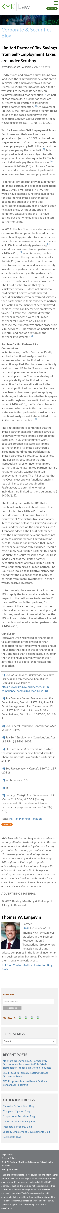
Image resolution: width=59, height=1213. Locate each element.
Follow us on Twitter (32, 1018)
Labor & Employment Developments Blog (26, 1132)
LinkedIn (39, 965)
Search (52, 8)
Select (7, 1041)
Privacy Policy (8, 1158)
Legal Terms (7, 1154)
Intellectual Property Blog (17, 1127)
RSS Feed (20, 1018)
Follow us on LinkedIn (38, 1018)
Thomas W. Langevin (19, 67)
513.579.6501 (41, 928)
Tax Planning (22, 818)
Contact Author (22, 965)
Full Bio (6, 965)
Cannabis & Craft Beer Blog (18, 1106)
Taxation (36, 818)
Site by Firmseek (9, 1169)
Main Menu (56, 3)
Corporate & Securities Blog (19, 1116)
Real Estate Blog (12, 1137)
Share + (7, 824)
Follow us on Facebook (26, 1018)
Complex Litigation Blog (16, 1111)
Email (25, 928)
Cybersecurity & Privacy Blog (19, 1121)
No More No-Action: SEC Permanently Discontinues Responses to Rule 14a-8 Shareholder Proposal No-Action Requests (27, 1064)
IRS (10, 818)
